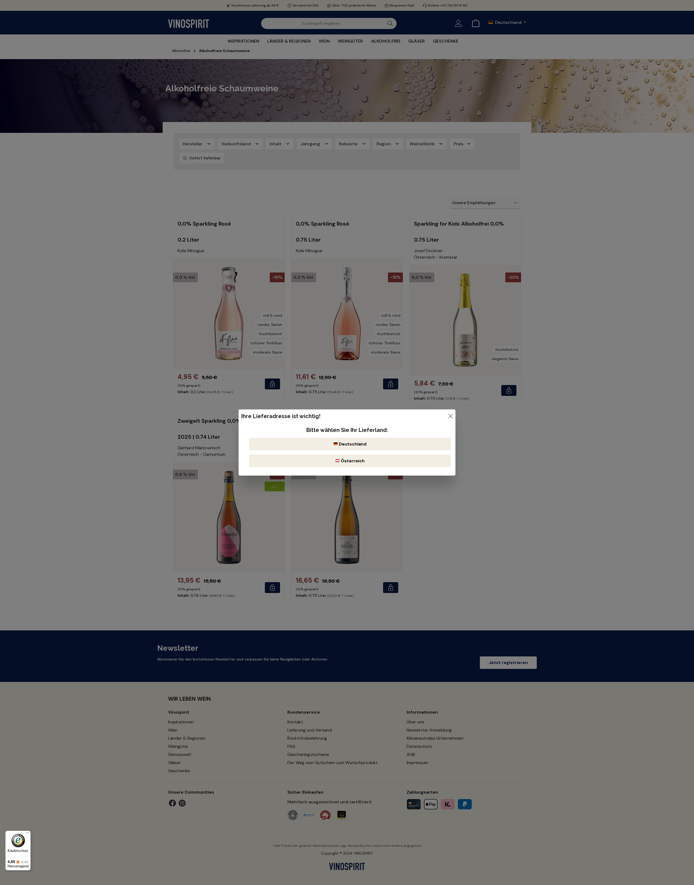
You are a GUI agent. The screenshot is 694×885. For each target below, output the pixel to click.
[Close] (450, 416)
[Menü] (27, 834)
